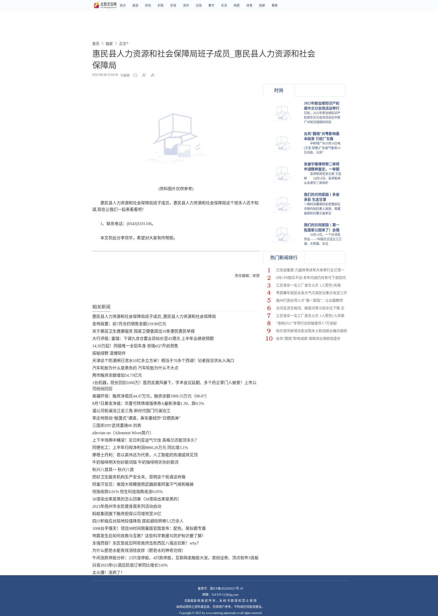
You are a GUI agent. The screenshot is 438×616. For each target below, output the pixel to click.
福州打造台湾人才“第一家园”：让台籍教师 (309, 300)
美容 (135, 5)
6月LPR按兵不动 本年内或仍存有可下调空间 (311, 278)
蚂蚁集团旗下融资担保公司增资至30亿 (126, 514)
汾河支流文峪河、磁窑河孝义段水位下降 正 (310, 308)
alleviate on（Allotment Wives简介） (123, 433)
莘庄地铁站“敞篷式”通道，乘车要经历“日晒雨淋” (136, 418)
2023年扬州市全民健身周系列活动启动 (126, 506)
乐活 (224, 5)
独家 (262, 5)
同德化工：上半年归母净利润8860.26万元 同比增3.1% (140, 447)
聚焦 (275, 5)
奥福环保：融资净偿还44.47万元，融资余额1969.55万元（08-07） (150, 396)
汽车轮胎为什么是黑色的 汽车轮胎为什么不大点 (135, 368)
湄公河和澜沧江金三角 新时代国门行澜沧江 (131, 411)
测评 (186, 5)
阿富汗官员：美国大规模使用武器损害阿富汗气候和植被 (143, 484)
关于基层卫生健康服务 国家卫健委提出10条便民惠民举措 (143, 331)
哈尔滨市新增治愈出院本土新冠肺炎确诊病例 (311, 331)
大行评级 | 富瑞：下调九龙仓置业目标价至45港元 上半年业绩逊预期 (153, 338)
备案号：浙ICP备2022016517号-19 (220, 588)
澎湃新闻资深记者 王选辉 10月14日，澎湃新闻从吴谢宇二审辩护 (322, 178)
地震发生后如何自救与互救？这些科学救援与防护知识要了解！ (149, 536)
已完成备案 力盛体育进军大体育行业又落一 (310, 270)
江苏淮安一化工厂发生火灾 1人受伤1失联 (308, 285)
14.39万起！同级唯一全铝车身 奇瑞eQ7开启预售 (135, 346)
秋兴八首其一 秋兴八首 (113, 469)
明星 (237, 5)
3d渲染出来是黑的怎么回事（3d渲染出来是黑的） (136, 499)
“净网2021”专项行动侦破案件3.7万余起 (306, 323)
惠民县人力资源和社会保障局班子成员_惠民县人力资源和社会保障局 (154, 316)
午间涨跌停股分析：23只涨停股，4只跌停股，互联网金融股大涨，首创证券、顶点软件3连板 (175, 558)
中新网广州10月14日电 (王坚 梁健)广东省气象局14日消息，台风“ (322, 148)
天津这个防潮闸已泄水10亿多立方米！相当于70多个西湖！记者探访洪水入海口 (163, 360)
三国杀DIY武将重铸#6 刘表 (116, 425)
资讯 (123, 5)
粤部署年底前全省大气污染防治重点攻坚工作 (311, 293)
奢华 (211, 5)
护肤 (161, 5)
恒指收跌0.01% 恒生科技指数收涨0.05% (127, 492)
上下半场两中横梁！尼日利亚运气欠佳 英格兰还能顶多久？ (145, 440)
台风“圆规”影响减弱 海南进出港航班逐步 (308, 338)
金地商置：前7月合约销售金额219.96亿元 (129, 324)
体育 (249, 5)
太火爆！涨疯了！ (108, 572)
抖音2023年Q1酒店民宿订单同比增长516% (130, 565)
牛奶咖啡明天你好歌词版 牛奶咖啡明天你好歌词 (135, 462)
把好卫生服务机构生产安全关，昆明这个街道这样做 (139, 477)
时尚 (148, 5)
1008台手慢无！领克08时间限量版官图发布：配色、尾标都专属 (149, 528)
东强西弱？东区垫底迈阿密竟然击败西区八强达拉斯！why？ (146, 543)
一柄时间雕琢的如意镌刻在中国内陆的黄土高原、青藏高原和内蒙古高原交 (322, 209)
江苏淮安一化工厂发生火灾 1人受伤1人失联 (310, 316)
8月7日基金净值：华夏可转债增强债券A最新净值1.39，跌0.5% (148, 403)
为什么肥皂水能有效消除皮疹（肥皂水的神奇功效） (139, 550)
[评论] (136, 75)
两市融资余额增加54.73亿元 (117, 375)
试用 (199, 5)
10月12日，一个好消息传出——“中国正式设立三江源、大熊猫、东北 (323, 239)
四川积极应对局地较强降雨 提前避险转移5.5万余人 (138, 521)
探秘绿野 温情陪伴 (109, 353)
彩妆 (173, 5)
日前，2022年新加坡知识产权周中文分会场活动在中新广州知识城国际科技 (322, 117)
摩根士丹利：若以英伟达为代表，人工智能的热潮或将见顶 (145, 455)
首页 (95, 44)
